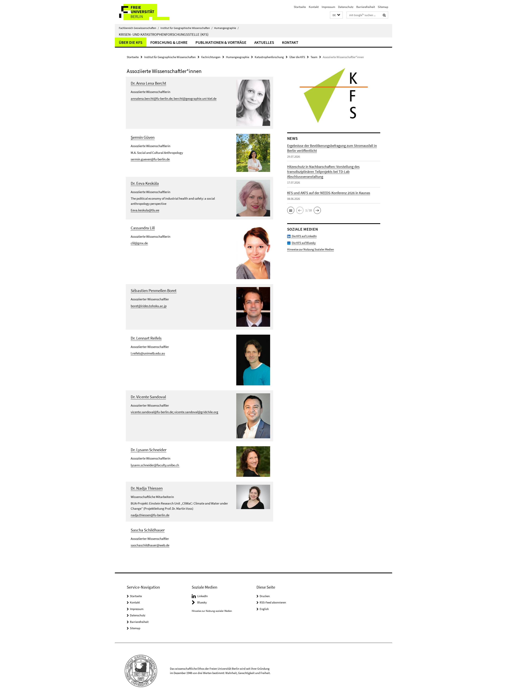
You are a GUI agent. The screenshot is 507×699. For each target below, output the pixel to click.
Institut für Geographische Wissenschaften (186, 28)
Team (314, 57)
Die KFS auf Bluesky (304, 243)
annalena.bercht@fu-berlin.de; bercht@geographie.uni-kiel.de (173, 98)
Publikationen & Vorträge (220, 42)
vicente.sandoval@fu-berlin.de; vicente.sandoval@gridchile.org (174, 412)
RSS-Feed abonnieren (273, 602)
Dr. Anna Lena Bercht (148, 83)
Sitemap (383, 7)
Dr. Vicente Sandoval (148, 396)
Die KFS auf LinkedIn (304, 236)
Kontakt (314, 7)
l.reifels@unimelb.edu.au (148, 353)
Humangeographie (226, 28)
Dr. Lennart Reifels (146, 338)
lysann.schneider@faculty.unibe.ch (155, 465)
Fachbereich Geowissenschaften (139, 28)
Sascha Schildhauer (148, 530)
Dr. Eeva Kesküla (145, 183)
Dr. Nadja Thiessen (147, 488)
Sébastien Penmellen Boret (153, 290)
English (264, 609)
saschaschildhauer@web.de (150, 545)
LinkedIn (202, 596)
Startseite (300, 7)
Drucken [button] (265, 596)
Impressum (328, 7)
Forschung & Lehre (169, 42)
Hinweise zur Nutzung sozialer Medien (212, 611)
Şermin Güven (142, 137)
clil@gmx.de (139, 243)
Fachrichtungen (210, 57)
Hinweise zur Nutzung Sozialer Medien (310, 249)
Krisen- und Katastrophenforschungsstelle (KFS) (164, 34)
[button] (336, 15)
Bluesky (202, 602)
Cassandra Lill (143, 228)
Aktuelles (264, 42)
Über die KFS (130, 42)
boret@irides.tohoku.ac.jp (149, 306)
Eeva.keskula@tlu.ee (145, 210)
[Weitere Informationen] (253, 102)
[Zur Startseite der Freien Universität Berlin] (148, 12)
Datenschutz (345, 7)
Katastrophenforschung (269, 57)
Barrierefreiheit (365, 7)
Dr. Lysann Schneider (148, 449)
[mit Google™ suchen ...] (384, 15)
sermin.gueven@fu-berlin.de (150, 159)
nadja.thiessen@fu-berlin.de (150, 515)
